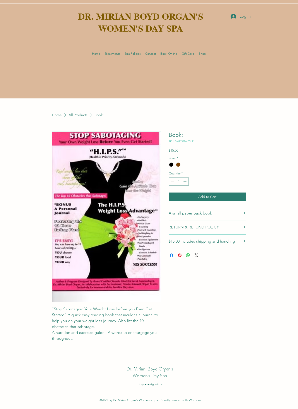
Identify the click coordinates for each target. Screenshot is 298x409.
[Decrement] (172, 181)
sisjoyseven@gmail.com (150, 384)
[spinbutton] (179, 181)
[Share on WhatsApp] (188, 255)
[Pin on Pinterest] (179, 255)
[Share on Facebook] (171, 255)
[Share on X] (196, 255)
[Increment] (185, 181)
